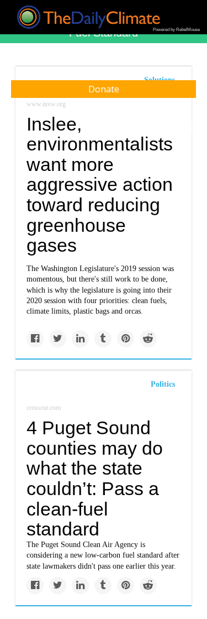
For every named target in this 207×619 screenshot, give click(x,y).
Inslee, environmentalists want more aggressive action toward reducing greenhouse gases (99, 184)
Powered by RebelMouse (176, 29)
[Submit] (191, 126)
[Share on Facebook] (35, 338)
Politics (163, 384)
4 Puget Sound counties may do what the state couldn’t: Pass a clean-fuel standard (94, 478)
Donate (103, 89)
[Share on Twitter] (57, 338)
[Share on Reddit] (148, 338)
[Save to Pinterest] (125, 338)
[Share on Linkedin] (80, 338)
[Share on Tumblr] (103, 338)
